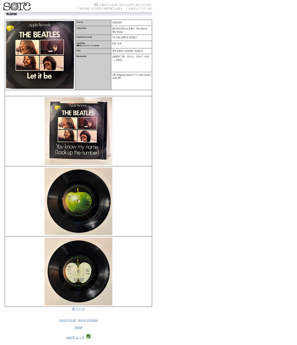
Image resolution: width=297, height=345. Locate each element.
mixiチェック (75, 337)
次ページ (78, 308)
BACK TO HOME (88, 320)
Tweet (78, 327)
